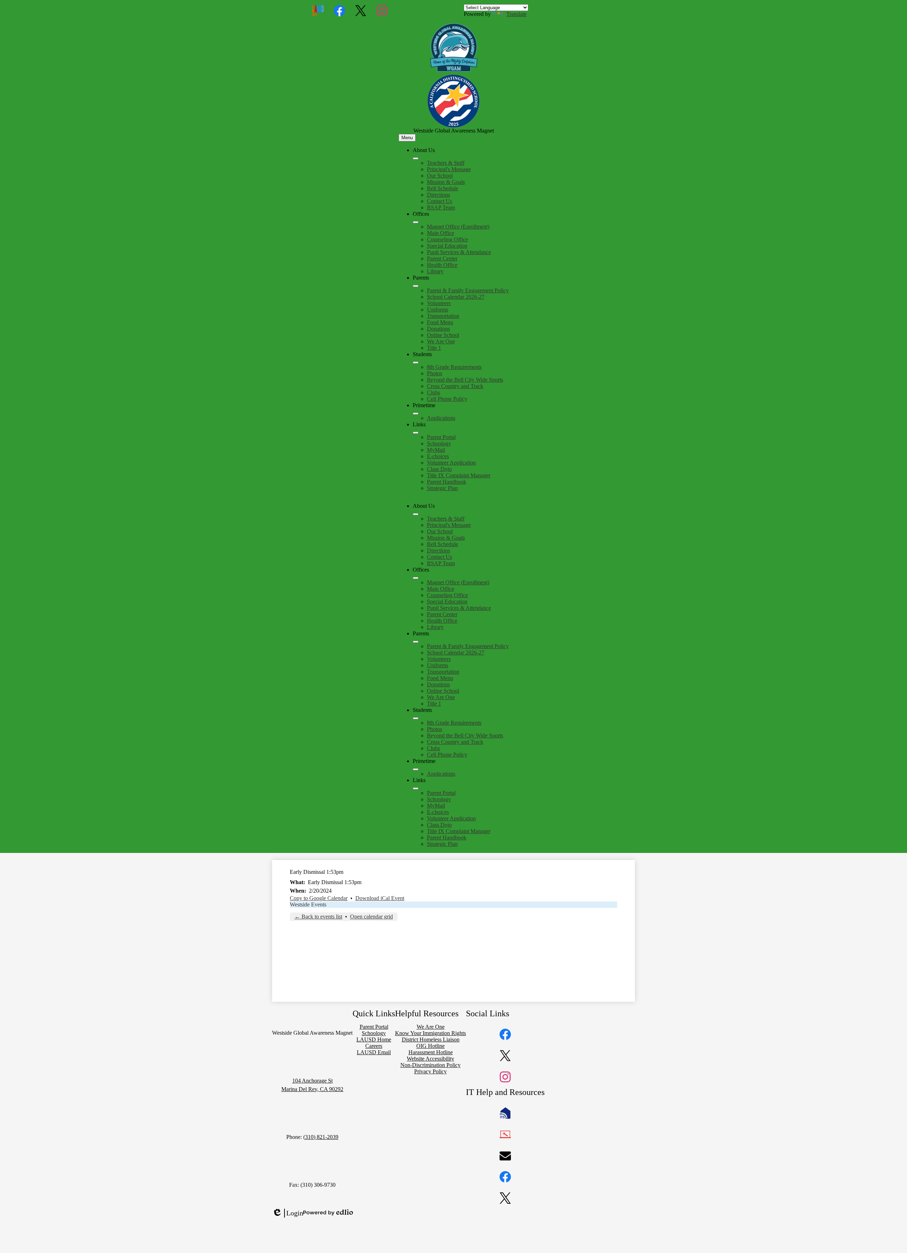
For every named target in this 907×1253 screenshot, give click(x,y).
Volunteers (439, 303)
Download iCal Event (379, 898)
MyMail (436, 450)
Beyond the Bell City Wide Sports (465, 380)
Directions (438, 195)
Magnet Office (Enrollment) (458, 227)
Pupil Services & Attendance (459, 252)
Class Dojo (439, 469)
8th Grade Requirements (454, 367)
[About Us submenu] (415, 158)
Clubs (433, 392)
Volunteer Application (451, 463)
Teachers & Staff (445, 163)
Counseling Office (447, 239)
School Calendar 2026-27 (455, 297)
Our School (440, 176)
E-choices (438, 456)
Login (287, 1213)
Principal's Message (449, 169)
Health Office (442, 265)
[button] (415, 514)
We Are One (441, 341)
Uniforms (437, 310)
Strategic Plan (442, 488)
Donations (438, 329)
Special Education (447, 246)
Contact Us (439, 201)
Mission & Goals (446, 182)
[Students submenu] (415, 362)
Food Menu (440, 322)
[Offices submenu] (415, 222)
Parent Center (442, 258)
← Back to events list (318, 917)
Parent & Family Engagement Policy (468, 290)
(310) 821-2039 (320, 1137)
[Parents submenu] (415, 286)
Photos (434, 373)
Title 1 (434, 348)
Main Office (440, 233)
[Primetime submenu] (415, 413)
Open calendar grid (371, 917)
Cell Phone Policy (447, 399)
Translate (516, 14)
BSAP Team (441, 207)
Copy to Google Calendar (319, 898)
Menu (407, 137)
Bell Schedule (442, 188)
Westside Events (308, 904)
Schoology (439, 443)
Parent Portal (441, 437)
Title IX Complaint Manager (458, 475)
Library (435, 271)
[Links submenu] (415, 433)
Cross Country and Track (455, 386)
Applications (441, 418)
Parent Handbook (446, 482)
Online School (443, 335)
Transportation (443, 316)
